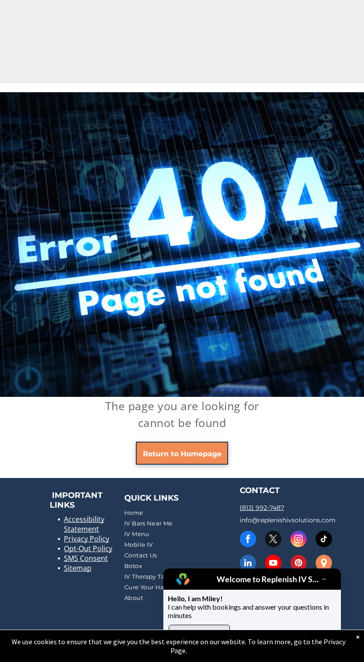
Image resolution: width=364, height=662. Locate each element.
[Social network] (324, 564)
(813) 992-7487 (262, 508)
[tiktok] (324, 540)
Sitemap (77, 568)
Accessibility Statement (84, 524)
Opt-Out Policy (88, 548)
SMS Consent (86, 558)
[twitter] (273, 540)
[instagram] (298, 540)
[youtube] (273, 564)
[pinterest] (298, 564)
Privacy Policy (86, 539)
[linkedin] (248, 564)
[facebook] (248, 540)
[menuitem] (180, 512)
